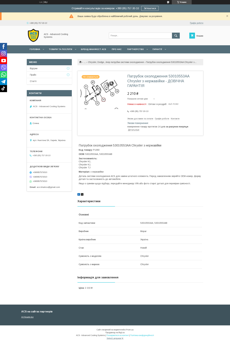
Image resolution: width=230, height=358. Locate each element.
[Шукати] (176, 36)
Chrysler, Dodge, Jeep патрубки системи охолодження (116, 62)
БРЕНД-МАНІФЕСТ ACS (93, 49)
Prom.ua (129, 330)
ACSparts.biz (27, 317)
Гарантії (157, 49)
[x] (82, 195)
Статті (33, 81)
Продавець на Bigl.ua (115, 332)
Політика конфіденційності (142, 335)
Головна (35, 49)
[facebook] (78, 195)
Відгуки (33, 68)
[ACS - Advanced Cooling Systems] (33, 41)
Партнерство (135, 49)
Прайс (33, 75)
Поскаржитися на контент (117, 335)
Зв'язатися (150, 8)
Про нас (117, 49)
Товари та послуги (60, 49)
